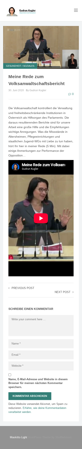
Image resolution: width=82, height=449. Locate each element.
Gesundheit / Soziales (20, 66)
